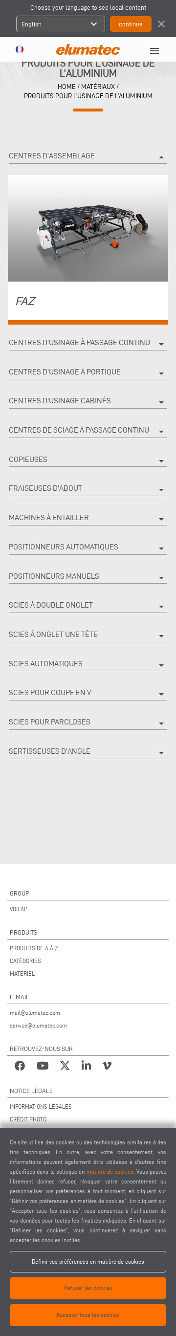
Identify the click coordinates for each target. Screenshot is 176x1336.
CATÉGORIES (25, 961)
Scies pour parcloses (88, 723)
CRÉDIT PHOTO (28, 1119)
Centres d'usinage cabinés (88, 402)
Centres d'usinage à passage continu (88, 344)
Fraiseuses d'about (88, 490)
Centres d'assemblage (88, 157)
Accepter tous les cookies (88, 1315)
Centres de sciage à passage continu (88, 432)
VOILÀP (18, 909)
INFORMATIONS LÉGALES (41, 1106)
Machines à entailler (88, 519)
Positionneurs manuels (88, 578)
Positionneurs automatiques (88, 548)
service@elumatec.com (38, 1025)
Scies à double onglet (88, 607)
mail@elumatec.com (35, 1012)
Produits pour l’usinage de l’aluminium (88, 96)
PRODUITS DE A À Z (34, 948)
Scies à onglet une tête (88, 636)
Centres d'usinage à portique (88, 373)
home (67, 86)
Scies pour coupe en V (88, 694)
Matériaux (98, 86)
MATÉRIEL (22, 973)
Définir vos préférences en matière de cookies (88, 1261)
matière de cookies (110, 1171)
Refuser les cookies (88, 1288)
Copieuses (88, 461)
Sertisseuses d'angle (88, 753)
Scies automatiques (88, 665)
